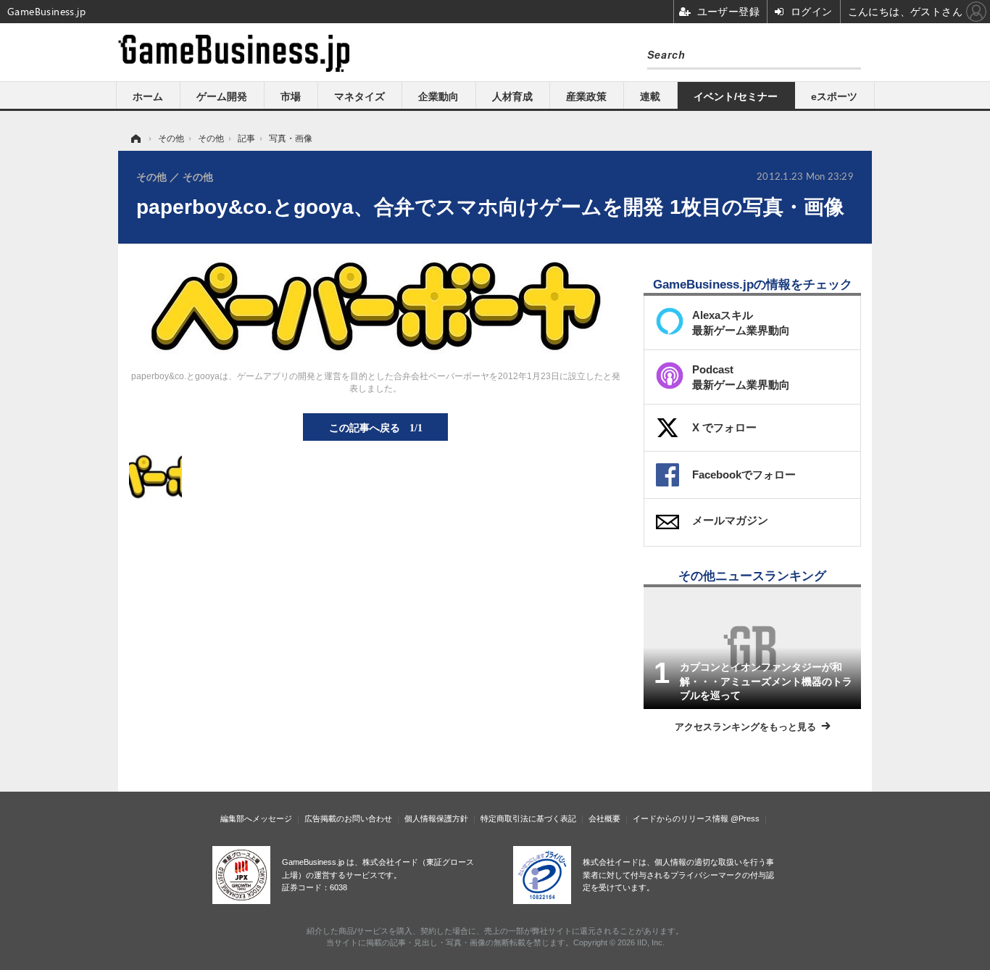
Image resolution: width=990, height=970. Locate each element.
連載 (650, 96)
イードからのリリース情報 (680, 818)
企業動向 (438, 96)
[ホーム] (134, 138)
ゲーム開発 (221, 96)
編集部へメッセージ (256, 818)
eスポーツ (834, 96)
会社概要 (604, 818)
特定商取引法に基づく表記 (528, 818)
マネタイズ (359, 96)
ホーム (148, 96)
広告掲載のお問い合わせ (348, 818)
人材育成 (512, 96)
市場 (290, 96)
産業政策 (586, 96)
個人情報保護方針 (436, 818)
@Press (745, 818)
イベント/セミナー (736, 96)
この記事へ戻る (376, 427)
